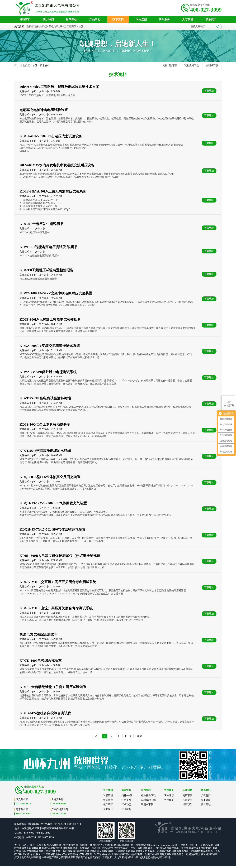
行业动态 (126, 804)
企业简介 (108, 809)
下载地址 (209, 90)
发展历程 (108, 795)
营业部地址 (207, 804)
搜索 (218, 26)
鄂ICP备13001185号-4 (69, 824)
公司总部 (206, 795)
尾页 (139, 736)
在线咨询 (229, 405)
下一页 (128, 736)
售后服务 (169, 800)
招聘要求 (187, 800)
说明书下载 (212, 65)
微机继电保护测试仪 (37, 26)
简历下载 (187, 795)
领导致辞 (108, 804)
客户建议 (169, 795)
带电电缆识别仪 (57, 26)
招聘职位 (187, 804)
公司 (55, 824)
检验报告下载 (170, 65)
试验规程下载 (191, 65)
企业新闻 (126, 809)
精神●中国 (127, 795)
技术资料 (45, 65)
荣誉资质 (108, 800)
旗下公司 (206, 800)
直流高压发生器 (75, 26)
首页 (34, 65)
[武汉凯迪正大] (48, 8)
